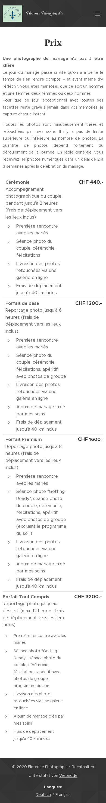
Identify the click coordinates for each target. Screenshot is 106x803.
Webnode (68, 775)
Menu (97, 13)
